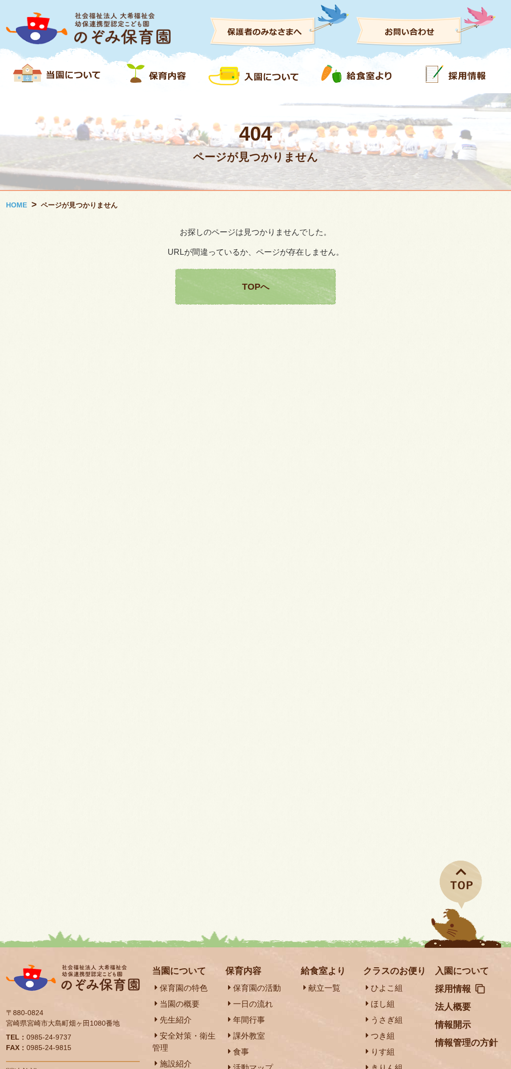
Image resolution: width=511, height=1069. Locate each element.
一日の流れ (253, 1004)
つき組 (383, 1036)
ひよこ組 (387, 988)
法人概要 (453, 1007)
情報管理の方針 (466, 1043)
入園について (462, 971)
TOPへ (255, 287)
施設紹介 (176, 1064)
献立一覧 (324, 988)
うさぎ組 (387, 1020)
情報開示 (453, 1025)
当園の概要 (180, 1004)
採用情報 (453, 989)
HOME (16, 205)
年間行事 (249, 1020)
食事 (241, 1052)
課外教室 (249, 1036)
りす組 (383, 1052)
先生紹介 (176, 1020)
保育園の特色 (184, 988)
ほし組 (383, 1004)
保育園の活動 (257, 988)
